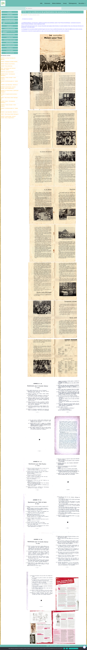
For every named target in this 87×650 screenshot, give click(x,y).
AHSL (41, 3)
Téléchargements (73, 3)
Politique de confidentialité (73, 648)
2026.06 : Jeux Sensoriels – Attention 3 (9, 84)
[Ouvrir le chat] (84, 647)
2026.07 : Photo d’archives (6, 66)
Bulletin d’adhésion (56, 3)
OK (64, 648)
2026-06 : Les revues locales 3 (7, 71)
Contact (65, 3)
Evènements (47, 3)
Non (67, 648)
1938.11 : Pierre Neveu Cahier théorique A (9, 114)
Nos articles (81, 3)
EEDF (48, 645)
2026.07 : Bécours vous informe (7, 63)
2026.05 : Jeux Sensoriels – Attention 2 (9, 111)
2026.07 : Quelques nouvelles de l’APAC (9, 61)
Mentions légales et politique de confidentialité (60, 645)
